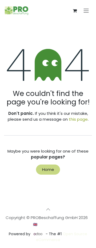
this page (78, 119)
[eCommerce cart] (74, 10)
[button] (48, 209)
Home (48, 169)
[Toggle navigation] (86, 11)
